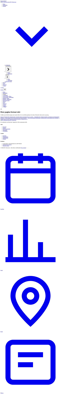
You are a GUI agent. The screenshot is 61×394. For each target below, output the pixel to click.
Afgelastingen (5, 137)
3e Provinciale (8, 66)
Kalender (4, 135)
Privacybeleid (23, 147)
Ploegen (4, 139)
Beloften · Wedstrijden (7, 99)
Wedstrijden (5, 5)
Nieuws (4, 82)
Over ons (4, 126)
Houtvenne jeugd (8, 81)
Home (4, 4)
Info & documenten (6, 128)
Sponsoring (5, 130)
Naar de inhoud (3, 0)
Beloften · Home (6, 98)
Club (4, 83)
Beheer (28, 147)
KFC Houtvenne (13, 2)
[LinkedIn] (3, 87)
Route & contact (6, 145)
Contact (4, 85)
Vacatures (4, 84)
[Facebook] (0, 87)
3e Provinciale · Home (7, 96)
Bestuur (4, 127)
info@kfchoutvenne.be (7, 144)
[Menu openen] (5, 89)
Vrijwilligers (5, 131)
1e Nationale (7, 65)
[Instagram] (2, 87)
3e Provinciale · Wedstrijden (8, 97)
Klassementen (5, 136)
